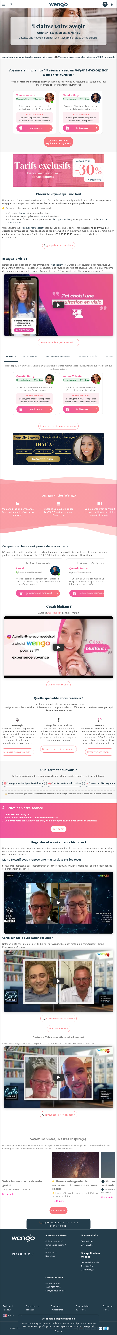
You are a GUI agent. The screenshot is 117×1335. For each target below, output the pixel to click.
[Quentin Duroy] (49, 379)
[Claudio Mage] (96, 98)
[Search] (10, 4)
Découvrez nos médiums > (99, 751)
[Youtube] (21, 1254)
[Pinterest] (29, 1254)
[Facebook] (13, 1254)
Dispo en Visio (30, 356)
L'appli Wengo (87, 1269)
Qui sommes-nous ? (54, 1241)
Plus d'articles (58, 1210)
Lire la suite (8, 1194)
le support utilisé (62, 219)
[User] (113, 4)
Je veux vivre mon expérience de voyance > (58, 142)
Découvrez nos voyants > (58, 751)
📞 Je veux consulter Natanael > (58, 1018)
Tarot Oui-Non (87, 1266)
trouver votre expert (33, 227)
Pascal (20, 568)
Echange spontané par (24, 783)
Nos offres (50, 1255)
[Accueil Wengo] (23, 1238)
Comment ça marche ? (55, 1244)
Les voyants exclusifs (58, 356)
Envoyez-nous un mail (55, 1290)
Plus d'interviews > (58, 1028)
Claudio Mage (71, 95)
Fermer (58, 1331)
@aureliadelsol (54, 612)
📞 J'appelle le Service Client (58, 245)
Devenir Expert (87, 1241)
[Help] (105, 4)
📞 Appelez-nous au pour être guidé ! (58, 1224)
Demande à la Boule (90, 1262)
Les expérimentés (87, 356)
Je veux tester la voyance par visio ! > (58, 342)
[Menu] (3, 4)
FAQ (47, 1248)
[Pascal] (55, 570)
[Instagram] (17, 1254)
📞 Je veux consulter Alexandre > (58, 1114)
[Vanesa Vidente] (49, 98)
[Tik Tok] (33, 1254)
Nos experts (50, 1252)
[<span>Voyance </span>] (58, 731)
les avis (23, 213)
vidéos (41, 216)
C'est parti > (58, 828)
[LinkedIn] (25, 1254)
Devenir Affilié (87, 1244)
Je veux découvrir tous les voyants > (58, 426)
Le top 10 (11, 356)
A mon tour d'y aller (58, 684)
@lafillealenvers (58, 264)
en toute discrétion (66, 783)
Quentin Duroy (25, 376)
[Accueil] (58, 4)
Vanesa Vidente (25, 95)
